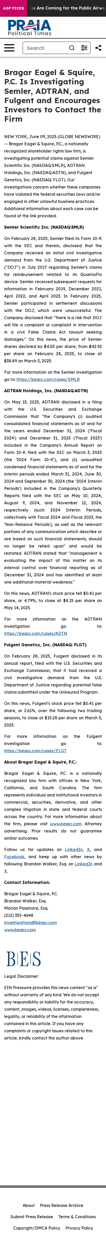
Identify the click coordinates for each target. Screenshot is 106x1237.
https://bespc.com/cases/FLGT (35, 750)
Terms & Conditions (77, 1216)
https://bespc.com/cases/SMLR (48, 379)
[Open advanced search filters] (84, 48)
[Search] (72, 48)
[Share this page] (98, 48)
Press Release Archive (61, 1205)
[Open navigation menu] (9, 48)
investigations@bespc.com (30, 922)
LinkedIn (74, 849)
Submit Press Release (32, 1216)
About (29, 1205)
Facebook (14, 856)
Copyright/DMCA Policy (36, 1228)
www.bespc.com (20, 929)
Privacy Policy (79, 1228)
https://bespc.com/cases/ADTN (35, 633)
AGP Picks (13, 8)
